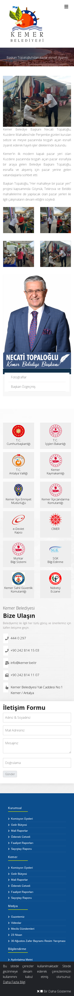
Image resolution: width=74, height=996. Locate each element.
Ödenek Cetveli (20, 836)
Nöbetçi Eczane (55, 589)
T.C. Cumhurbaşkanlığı (18, 441)
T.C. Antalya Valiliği (18, 471)
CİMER (55, 528)
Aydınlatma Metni (21, 959)
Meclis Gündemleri (22, 928)
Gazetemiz (17, 916)
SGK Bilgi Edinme (55, 560)
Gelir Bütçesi (18, 824)
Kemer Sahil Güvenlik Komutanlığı (18, 589)
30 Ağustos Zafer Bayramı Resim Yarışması (38, 940)
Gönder (10, 774)
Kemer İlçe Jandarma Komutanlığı (55, 500)
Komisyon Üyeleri (21, 818)
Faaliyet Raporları (21, 842)
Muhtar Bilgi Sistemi (18, 560)
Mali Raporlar (19, 830)
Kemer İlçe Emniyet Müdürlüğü (18, 500)
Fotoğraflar (19, 377)
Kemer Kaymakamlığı (55, 471)
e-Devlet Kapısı (18, 530)
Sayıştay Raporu (21, 848)
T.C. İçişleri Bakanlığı (55, 441)
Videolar (15, 922)
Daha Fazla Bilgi (14, 982)
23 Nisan (16, 934)
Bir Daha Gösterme (57, 991)
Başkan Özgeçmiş (23, 386)
